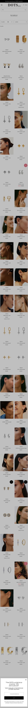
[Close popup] (26, 680)
